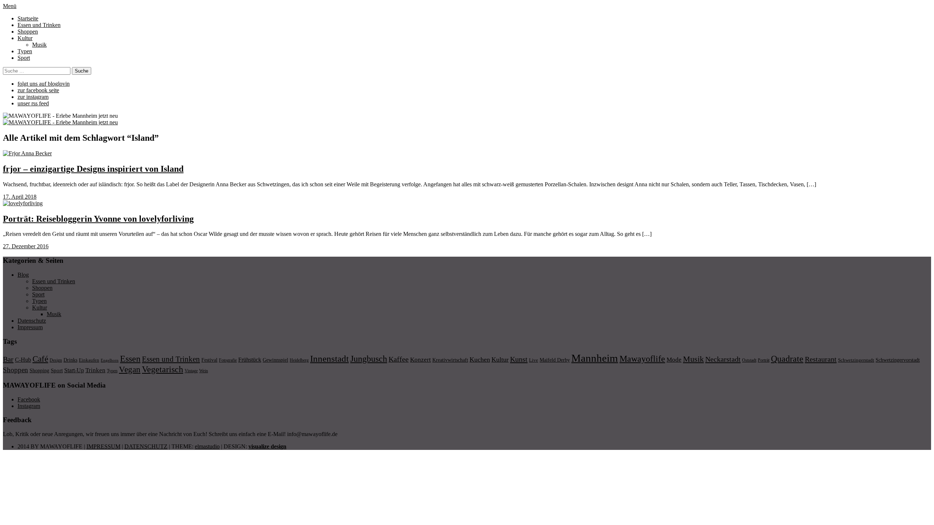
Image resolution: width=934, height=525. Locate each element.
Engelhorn (110, 360)
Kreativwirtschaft (450, 360)
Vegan (129, 369)
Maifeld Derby (555, 360)
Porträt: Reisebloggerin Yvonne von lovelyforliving (98, 218)
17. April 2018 (19, 197)
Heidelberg (299, 360)
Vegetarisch (162, 369)
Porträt (763, 360)
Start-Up (74, 370)
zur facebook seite (38, 90)
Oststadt (749, 360)
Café (40, 358)
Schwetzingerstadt (856, 360)
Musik (39, 45)
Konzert (420, 359)
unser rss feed (33, 103)
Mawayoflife (642, 358)
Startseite (28, 18)
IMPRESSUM (103, 446)
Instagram (29, 406)
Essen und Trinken (39, 25)
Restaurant (821, 359)
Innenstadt (329, 358)
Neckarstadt (723, 359)
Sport (24, 58)
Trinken (95, 370)
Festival (209, 360)
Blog (23, 275)
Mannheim (594, 358)
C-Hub (23, 360)
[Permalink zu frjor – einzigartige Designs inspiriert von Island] (27, 153)
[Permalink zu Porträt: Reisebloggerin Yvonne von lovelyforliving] (23, 203)
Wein (203, 370)
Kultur (25, 38)
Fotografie (228, 360)
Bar (8, 359)
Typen (25, 51)
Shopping (39, 370)
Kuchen (480, 359)
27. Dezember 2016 (26, 246)
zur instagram (33, 97)
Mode (674, 359)
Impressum (30, 327)
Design (56, 360)
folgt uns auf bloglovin (44, 84)
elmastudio (207, 446)
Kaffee (399, 359)
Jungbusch (368, 358)
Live (533, 360)
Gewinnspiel (275, 360)
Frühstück (249, 360)
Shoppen (28, 31)
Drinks (70, 360)
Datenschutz (32, 321)
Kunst (519, 359)
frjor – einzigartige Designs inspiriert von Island (93, 169)
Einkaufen (89, 360)
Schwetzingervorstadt (898, 360)
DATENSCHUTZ (145, 446)
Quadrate (787, 358)
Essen (130, 358)
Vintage (191, 371)
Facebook (29, 399)
